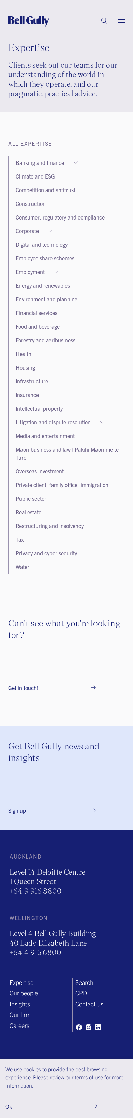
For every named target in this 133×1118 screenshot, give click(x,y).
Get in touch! (23, 687)
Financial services (36, 312)
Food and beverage (38, 326)
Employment (30, 271)
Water (22, 566)
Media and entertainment (45, 435)
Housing (25, 367)
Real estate (28, 512)
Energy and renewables (43, 285)
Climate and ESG (35, 176)
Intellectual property (39, 408)
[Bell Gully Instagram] (88, 1027)
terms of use (89, 1077)
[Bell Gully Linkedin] (97, 1027)
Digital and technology (42, 244)
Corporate (27, 230)
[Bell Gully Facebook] (78, 1027)
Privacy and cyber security (46, 553)
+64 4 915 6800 (35, 952)
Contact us (89, 1004)
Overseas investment (40, 471)
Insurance (27, 394)
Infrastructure (32, 381)
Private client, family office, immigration (62, 484)
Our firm (20, 1014)
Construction (31, 203)
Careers (19, 1025)
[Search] (98, 21)
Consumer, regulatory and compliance (60, 217)
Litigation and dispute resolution (53, 422)
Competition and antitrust (45, 189)
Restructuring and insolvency (50, 525)
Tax (20, 539)
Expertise (21, 982)
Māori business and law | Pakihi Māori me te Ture (67, 453)
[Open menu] (117, 21)
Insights (20, 1004)
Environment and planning (46, 299)
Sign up (17, 810)
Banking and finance (40, 162)
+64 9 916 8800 (35, 891)
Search (84, 982)
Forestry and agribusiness (45, 340)
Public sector (31, 498)
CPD (81, 993)
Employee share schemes (45, 258)
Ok (8, 1106)
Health (23, 353)
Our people (24, 993)
